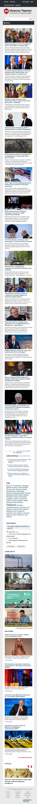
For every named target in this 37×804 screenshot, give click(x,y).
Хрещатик (9, 502)
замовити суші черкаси (14, 513)
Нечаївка (9, 497)
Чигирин (20, 505)
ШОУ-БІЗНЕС (9, 631)
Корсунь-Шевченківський (15, 493)
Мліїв (16, 495)
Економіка (17, 792)
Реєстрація (26, 1)
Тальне (14, 500)
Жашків (14, 487)
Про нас (6, 1)
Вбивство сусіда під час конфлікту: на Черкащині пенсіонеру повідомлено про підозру (19, 475)
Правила (17, 5)
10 (29, 451)
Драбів (8, 487)
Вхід (31, 1)
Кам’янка (19, 489)
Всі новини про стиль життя (24, 628)
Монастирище (23, 495)
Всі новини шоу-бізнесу (25, 757)
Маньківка (9, 495)
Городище (25, 486)
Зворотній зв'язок (9, 5)
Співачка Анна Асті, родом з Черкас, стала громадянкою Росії (17, 635)
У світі (7, 793)
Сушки (8, 500)
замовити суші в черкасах (15, 511)
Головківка (17, 486)
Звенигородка (23, 487)
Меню (8, 23)
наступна (18, 452)
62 (14, 452)
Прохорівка (23, 497)
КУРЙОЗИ (8, 763)
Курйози (18, 795)
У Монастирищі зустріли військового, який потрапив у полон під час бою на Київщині (19, 461)
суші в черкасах (18, 515)
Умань (26, 500)
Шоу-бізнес (28, 793)
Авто (27, 797)
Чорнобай (9, 507)
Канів (25, 489)
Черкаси (11, 504)
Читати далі (9, 660)
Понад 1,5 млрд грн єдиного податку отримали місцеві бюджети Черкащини (18, 465)
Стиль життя (27, 795)
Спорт (8, 795)
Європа (18, 793)
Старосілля (22, 499)
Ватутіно (9, 486)
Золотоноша (10, 489)
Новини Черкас (17, 789)
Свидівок (9, 499)
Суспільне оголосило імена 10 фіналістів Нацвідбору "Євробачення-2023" (15, 727)
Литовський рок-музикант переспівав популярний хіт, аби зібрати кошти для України (18, 665)
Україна (20, 500)
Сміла (15, 499)
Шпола (16, 507)
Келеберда (20, 491)
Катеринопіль (11, 491)
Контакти (12, 1)
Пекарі (15, 497)
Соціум (28, 792)
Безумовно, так (13, 532)
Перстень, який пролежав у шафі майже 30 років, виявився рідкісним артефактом (18, 781)
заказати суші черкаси (20, 509)
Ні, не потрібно (13, 538)
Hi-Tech (8, 797)
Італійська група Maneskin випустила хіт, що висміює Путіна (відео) (17, 695)
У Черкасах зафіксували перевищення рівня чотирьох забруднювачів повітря (18, 469)
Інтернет (17, 797)
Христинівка (18, 502)
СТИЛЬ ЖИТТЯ (10, 551)
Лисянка (27, 493)
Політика (7, 792)
